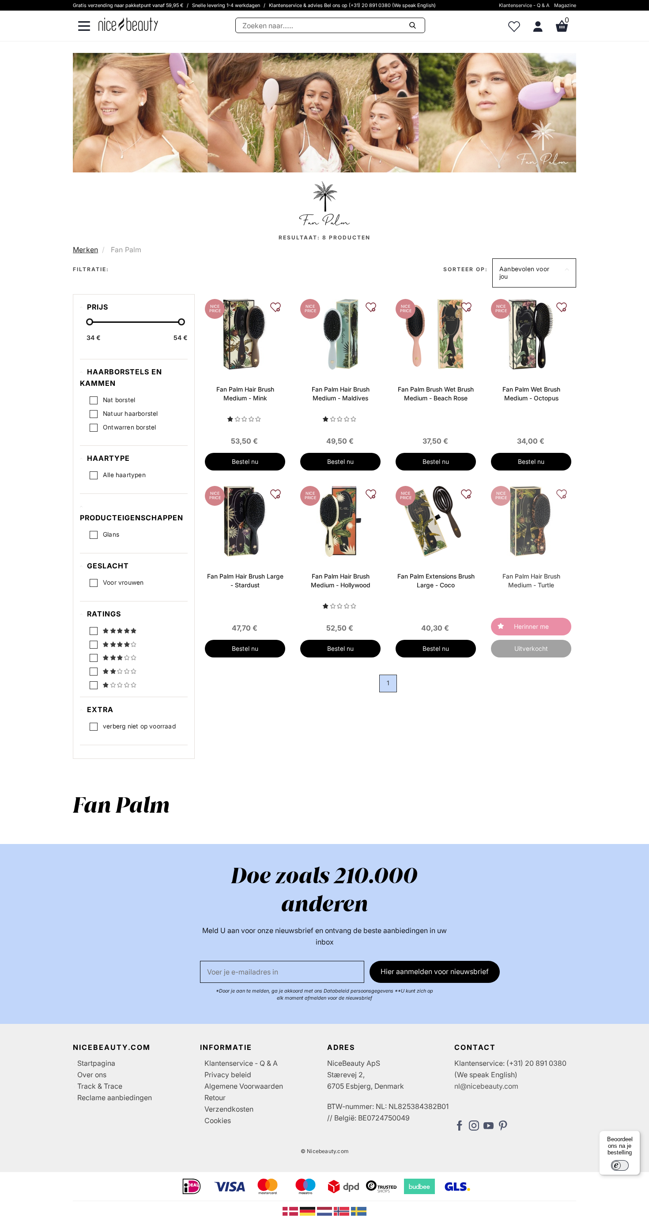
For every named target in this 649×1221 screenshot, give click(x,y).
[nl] (325, 1210)
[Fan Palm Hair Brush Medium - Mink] (244, 333)
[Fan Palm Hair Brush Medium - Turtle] (531, 520)
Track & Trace (99, 1086)
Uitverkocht (531, 648)
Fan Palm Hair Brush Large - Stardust (245, 580)
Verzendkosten (228, 1109)
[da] (291, 1210)
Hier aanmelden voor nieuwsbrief (435, 971)
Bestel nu (245, 461)
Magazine (565, 5)
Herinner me (531, 626)
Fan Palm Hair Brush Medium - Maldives (341, 393)
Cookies (217, 1120)
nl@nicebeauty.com (486, 1086)
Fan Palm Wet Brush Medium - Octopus (531, 393)
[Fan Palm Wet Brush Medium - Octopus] (531, 333)
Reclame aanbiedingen (114, 1097)
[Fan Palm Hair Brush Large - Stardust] (244, 520)
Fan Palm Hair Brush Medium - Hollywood (340, 580)
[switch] (620, 1165)
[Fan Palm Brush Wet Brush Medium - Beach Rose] (435, 333)
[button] (534, 273)
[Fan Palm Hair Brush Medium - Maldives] (340, 333)
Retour (215, 1097)
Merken (85, 249)
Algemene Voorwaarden (243, 1086)
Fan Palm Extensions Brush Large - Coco (436, 580)
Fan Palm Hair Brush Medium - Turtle (531, 580)
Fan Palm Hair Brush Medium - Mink (245, 393)
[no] (342, 1210)
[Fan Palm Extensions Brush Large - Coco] (435, 520)
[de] (308, 1210)
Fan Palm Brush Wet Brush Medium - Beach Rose (436, 393)
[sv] (358, 1210)
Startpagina (96, 1063)
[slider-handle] (89, 321)
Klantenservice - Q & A (524, 5)
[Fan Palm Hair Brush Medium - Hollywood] (340, 520)
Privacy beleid (227, 1074)
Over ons (91, 1074)
